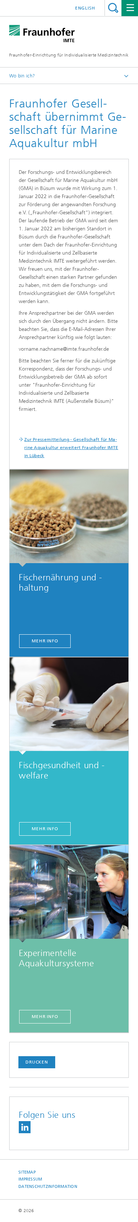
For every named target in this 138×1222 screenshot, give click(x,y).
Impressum (30, 1179)
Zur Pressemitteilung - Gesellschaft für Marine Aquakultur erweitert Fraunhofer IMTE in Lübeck (71, 447)
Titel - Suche (113, 8)
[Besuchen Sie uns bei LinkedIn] (25, 1127)
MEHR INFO (45, 640)
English (85, 8)
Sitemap (27, 1172)
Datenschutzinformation (47, 1186)
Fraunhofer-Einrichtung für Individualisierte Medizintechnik (69, 55)
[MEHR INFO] (69, 518)
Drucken (36, 1062)
